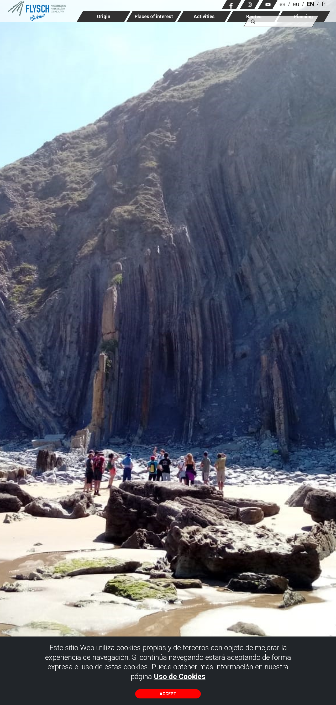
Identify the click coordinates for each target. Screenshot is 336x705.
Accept (168, 693)
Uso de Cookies (180, 676)
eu (296, 4)
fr (324, 4)
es (282, 4)
